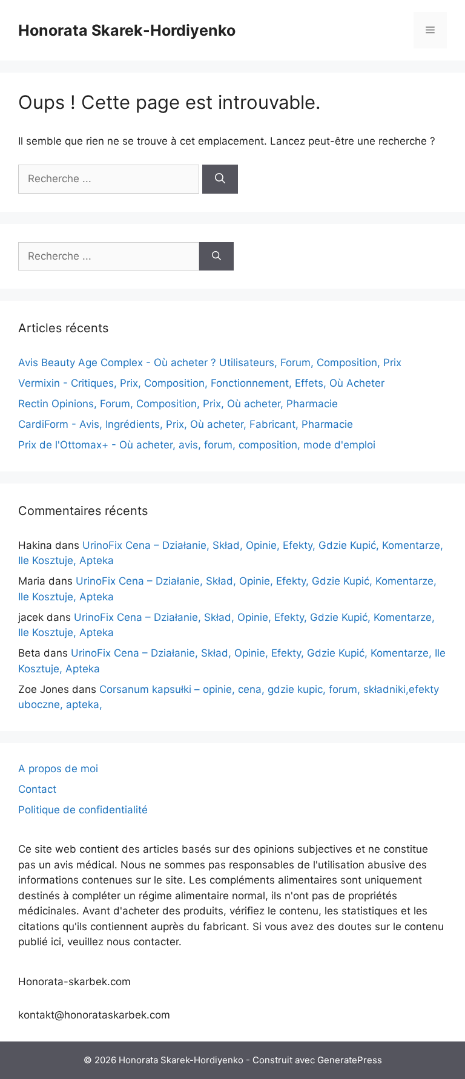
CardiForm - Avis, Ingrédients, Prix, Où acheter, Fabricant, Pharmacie (185, 424)
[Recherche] (220, 179)
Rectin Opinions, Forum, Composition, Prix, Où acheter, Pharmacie (178, 404)
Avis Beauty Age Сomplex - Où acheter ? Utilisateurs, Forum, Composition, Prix (209, 362)
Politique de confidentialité (83, 810)
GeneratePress (349, 1060)
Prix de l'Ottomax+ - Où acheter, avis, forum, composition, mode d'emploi (196, 445)
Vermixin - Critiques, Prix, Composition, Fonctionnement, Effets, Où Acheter (201, 383)
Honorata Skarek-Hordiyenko (127, 30)
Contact (37, 789)
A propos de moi (58, 769)
